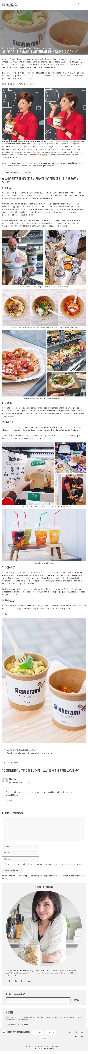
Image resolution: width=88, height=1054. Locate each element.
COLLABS (50, 1032)
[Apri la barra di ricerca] (79, 3)
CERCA (77, 1000)
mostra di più (24, 172)
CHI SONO (37, 1032)
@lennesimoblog (25, 970)
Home (4, 48)
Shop (44, 1038)
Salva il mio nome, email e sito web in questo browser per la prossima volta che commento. (43, 864)
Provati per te (13, 48)
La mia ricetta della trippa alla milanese (23, 750)
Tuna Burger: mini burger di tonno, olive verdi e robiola (29, 753)
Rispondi (9, 800)
